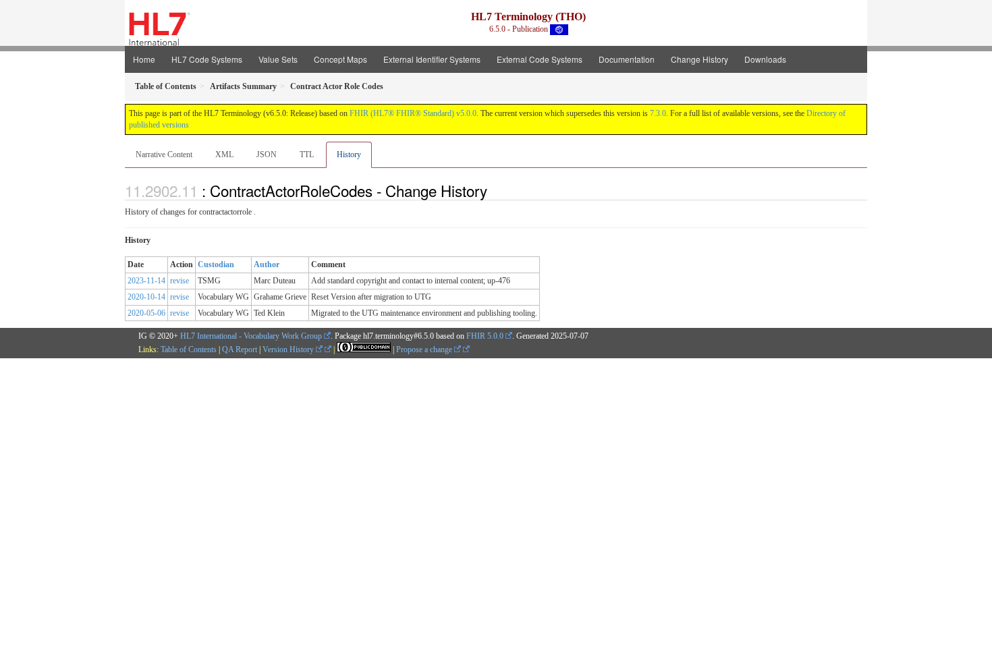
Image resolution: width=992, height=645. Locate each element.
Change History (699, 59)
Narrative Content (164, 154)
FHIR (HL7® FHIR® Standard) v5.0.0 (413, 113)
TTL (307, 154)
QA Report (239, 349)
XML (224, 154)
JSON (266, 154)
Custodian (216, 264)
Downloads (765, 59)
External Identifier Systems (431, 59)
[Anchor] (494, 190)
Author (266, 264)
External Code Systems (539, 59)
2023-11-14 (146, 280)
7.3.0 (658, 113)
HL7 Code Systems (206, 59)
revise (179, 280)
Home (144, 59)
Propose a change (425, 349)
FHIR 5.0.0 (484, 336)
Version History (289, 349)
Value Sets (278, 59)
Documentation (627, 59)
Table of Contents (189, 349)
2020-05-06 (146, 313)
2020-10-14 (146, 297)
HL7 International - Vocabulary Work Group (251, 336)
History (349, 154)
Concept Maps (340, 59)
